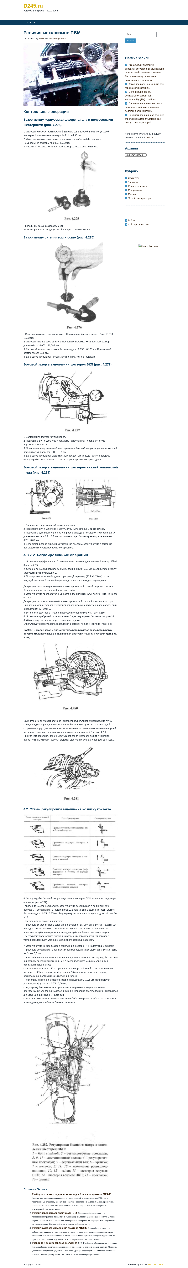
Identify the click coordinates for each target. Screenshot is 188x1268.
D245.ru (33, 6)
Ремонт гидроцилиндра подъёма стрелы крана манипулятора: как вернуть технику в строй (144, 119)
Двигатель (133, 178)
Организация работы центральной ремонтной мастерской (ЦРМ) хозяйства (141, 96)
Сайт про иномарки (138, 224)
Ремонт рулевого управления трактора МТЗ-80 (59, 1228)
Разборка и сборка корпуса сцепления (54, 1243)
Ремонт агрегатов (57, 38)
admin (42, 38)
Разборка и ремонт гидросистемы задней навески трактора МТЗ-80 (71, 1194)
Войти (131, 220)
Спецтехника (135, 190)
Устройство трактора (139, 198)
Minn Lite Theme (155, 1264)
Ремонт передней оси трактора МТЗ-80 (55, 1213)
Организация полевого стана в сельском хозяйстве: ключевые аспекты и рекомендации (143, 107)
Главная (30, 22)
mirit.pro (150, 137)
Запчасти (133, 182)
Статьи (132, 194)
